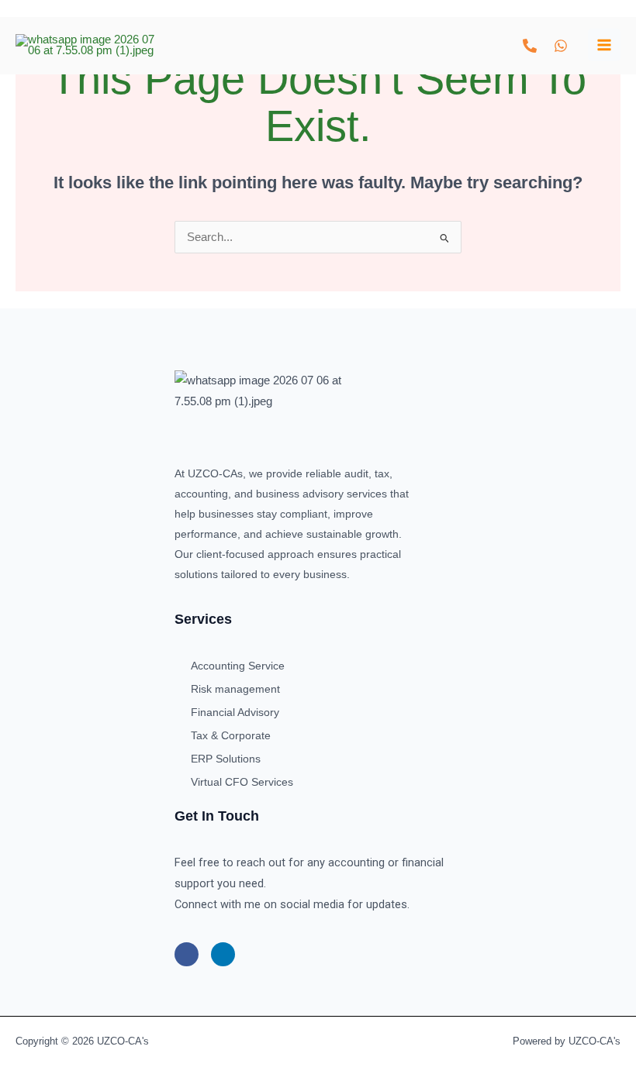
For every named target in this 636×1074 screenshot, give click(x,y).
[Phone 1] (529, 45)
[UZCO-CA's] (85, 45)
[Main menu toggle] (604, 45)
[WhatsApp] (560, 45)
